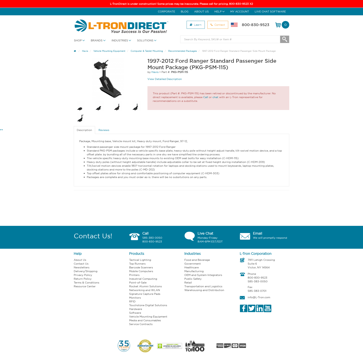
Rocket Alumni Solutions (145, 286)
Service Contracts (141, 324)
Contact (219, 24)
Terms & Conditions (86, 282)
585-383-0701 (257, 291)
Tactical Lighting (140, 260)
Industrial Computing (143, 278)
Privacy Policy (83, 275)
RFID (132, 301)
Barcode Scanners (141, 267)
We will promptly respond (270, 237)
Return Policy (83, 278)
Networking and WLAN (144, 290)
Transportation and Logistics (203, 286)
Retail (188, 282)
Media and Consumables (145, 320)
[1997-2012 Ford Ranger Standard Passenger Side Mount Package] (108, 79)
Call (205, 97)
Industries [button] (120, 40)
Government (192, 263)
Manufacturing (194, 271)
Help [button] (218, 11)
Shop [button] (78, 40)
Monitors (135, 297)
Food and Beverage (197, 260)
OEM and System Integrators (203, 275)
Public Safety (193, 278)
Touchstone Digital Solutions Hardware (148, 307)
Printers (134, 275)
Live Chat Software (270, 11)
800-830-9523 (255, 24)
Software (135, 312)
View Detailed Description (164, 79)
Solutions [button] (145, 40)
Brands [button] (97, 40)
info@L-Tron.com (259, 297)
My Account (239, 11)
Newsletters (81, 267)
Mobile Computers (141, 271)
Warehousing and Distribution (204, 290)
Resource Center (85, 286)
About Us (201, 11)
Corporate (166, 11)
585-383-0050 (152, 237)
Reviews (104, 130)
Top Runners (137, 263)
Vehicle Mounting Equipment (148, 316)
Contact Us (81, 263)
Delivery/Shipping (85, 271)
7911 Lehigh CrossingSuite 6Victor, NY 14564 (261, 263)
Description (84, 130)
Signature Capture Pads (144, 294)
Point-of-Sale (138, 282)
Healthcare (191, 267)
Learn (197, 24)
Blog (184, 11)
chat (215, 97)
